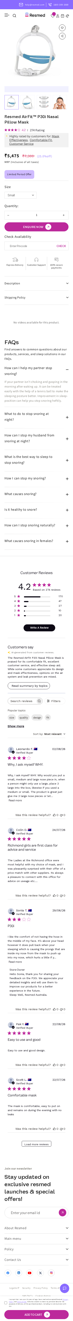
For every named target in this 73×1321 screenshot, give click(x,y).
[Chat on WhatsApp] (64, 1289)
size (11, 717)
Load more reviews (36, 1144)
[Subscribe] (62, 1212)
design (37, 717)
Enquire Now (33, 227)
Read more (15, 800)
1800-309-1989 (61, 4)
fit (47, 717)
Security (26, 1287)
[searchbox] (22, 701)
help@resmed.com (34, 4)
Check (61, 246)
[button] (62, 16)
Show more (16, 726)
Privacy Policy (41, 1287)
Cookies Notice (43, 1295)
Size (7, 187)
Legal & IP (14, 1287)
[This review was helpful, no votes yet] (54, 815)
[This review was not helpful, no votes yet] (61, 815)
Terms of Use (21, 1302)
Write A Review (39, 627)
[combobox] (49, 733)
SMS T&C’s (27, 1295)
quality (23, 717)
